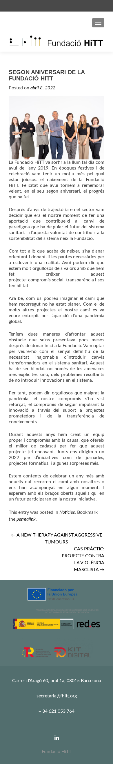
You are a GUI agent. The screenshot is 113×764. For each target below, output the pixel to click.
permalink (26, 519)
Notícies (67, 512)
